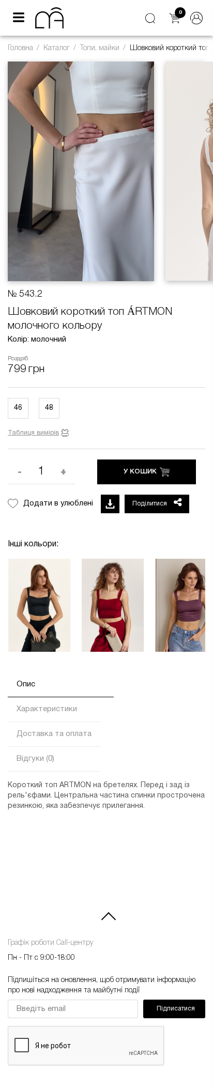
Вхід (196, 18)
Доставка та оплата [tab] (54, 734)
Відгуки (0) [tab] (35, 758)
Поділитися (150, 504)
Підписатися (176, 1009)
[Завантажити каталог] (110, 504)
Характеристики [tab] (47, 709)
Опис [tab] (26, 684)
